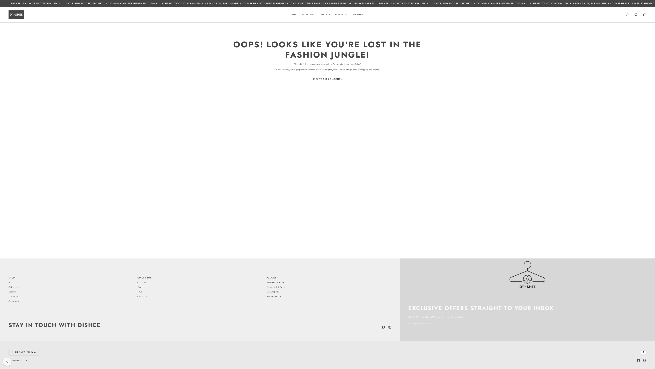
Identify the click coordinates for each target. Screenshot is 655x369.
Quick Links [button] (144, 277)
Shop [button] (12, 277)
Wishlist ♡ (13, 296)
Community (14, 301)
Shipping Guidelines (275, 282)
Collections (13, 287)
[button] (293, 14)
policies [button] (271, 277)
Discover (12, 292)
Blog (139, 287)
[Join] (643, 323)
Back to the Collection (327, 79)
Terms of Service (273, 296)
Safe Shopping (273, 292)
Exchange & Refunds (275, 287)
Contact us (142, 296)
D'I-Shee (16, 360)
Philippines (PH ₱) (22, 352)
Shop (11, 282)
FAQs (139, 292)
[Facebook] (383, 327)
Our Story (141, 282)
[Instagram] (389, 327)
